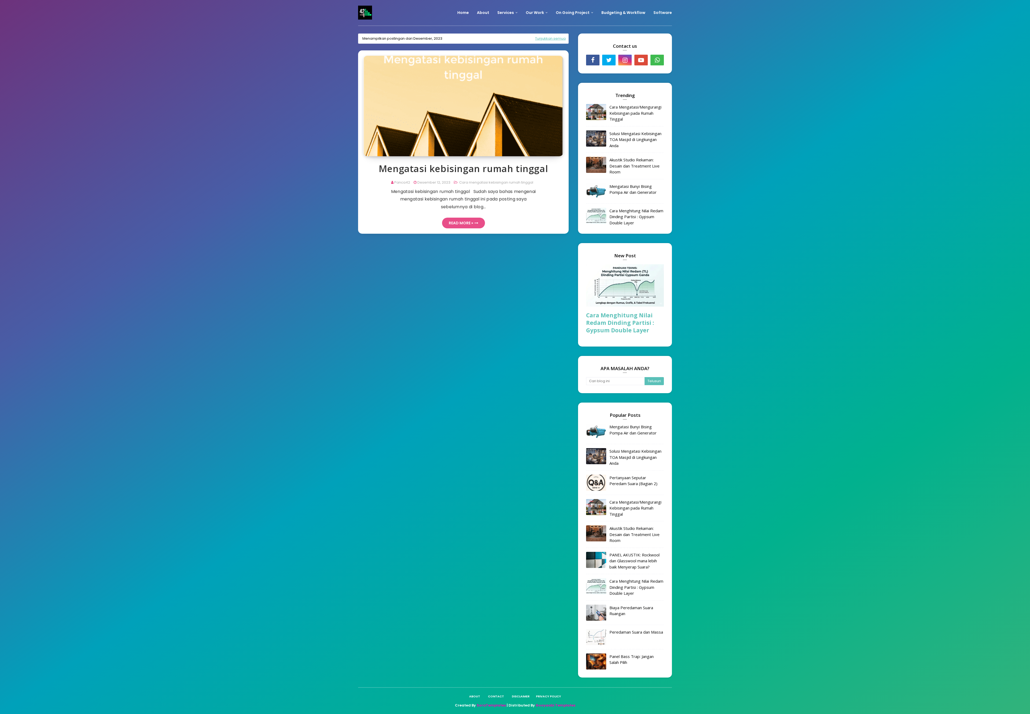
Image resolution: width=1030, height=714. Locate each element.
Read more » (461, 223)
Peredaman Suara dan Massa (636, 632)
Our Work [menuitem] (535, 12)
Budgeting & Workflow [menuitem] (623, 12)
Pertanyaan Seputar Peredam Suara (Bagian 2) (633, 480)
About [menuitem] (483, 12)
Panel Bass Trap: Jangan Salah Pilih (631, 659)
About (474, 696)
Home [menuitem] (463, 12)
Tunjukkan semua (550, 38)
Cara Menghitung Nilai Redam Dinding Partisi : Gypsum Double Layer (636, 216)
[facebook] (592, 60)
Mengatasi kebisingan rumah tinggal (463, 168)
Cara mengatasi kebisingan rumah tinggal (495, 182)
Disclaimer (520, 696)
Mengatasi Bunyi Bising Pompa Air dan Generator (633, 189)
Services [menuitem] (505, 12)
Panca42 (402, 182)
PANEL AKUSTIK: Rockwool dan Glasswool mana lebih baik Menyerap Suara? (634, 561)
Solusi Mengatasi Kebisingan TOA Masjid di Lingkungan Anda (635, 139)
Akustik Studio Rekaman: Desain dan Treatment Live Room (634, 165)
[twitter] (609, 60)
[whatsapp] (657, 60)
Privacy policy (548, 696)
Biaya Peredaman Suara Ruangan (631, 610)
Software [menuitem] (662, 12)
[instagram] (625, 60)
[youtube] (641, 60)
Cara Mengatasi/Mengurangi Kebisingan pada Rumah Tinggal (635, 113)
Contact (496, 696)
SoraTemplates (491, 705)
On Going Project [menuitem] (573, 12)
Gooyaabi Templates (555, 705)
